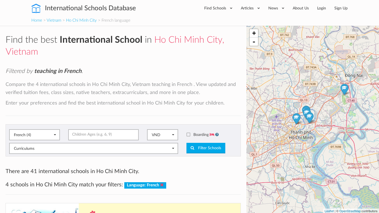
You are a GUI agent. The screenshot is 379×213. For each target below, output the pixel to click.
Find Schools (215, 8)
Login (321, 8)
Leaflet (329, 211)
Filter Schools (209, 148)
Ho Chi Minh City (81, 20)
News (273, 8)
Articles (248, 8)
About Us (301, 8)
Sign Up (341, 8)
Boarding (201, 135)
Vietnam (54, 20)
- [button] (254, 41)
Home (36, 20)
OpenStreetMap (350, 211)
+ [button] (254, 33)
